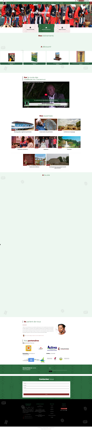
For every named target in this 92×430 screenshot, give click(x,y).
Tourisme (69, 149)
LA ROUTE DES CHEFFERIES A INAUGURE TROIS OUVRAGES (40, 416)
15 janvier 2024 (40, 414)
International (52, 411)
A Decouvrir (51, 413)
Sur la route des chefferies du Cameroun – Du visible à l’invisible (80, 63)
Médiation (46, 149)
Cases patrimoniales (30, 29)
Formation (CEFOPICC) (23, 149)
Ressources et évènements (52, 415)
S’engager (52, 417)
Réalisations (51, 409)
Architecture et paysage (69, 132)
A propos (52, 405)
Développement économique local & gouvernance (57, 167)
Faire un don (81, 0)
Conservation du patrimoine (46, 132)
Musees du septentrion (46, 29)
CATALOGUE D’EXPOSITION (11, 63)
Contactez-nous (64, 405)
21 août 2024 (40, 405)
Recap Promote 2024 (40, 406)
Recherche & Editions (34, 167)
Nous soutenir (63, 408)
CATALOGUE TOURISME (35, 63)
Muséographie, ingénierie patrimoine (22, 132)
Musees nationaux (62, 29)
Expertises (52, 407)
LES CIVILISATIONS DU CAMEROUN (57, 63)
